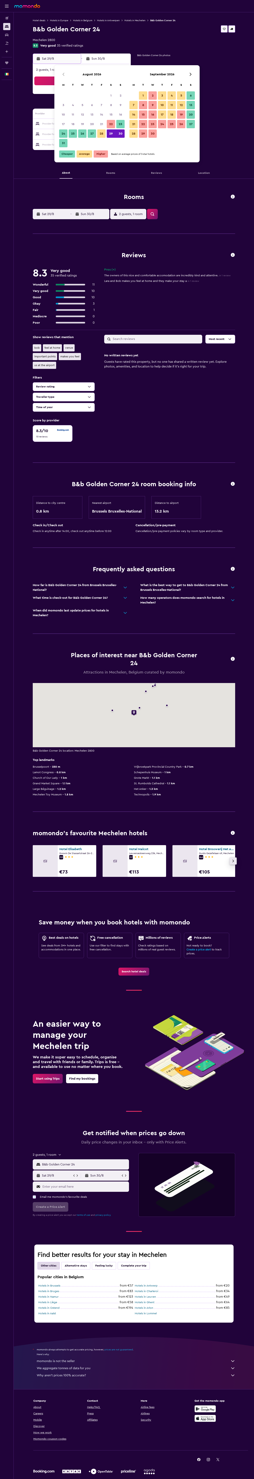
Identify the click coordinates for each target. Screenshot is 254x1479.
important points (45, 356)
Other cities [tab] (48, 1265)
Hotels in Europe (59, 20)
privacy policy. (103, 1215)
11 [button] (73, 114)
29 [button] (111, 133)
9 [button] (120, 105)
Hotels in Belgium (82, 20)
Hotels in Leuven (145, 1296)
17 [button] (63, 124)
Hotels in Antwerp (146, 1285)
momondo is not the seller (56, 1361)
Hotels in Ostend (49, 1308)
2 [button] (120, 95)
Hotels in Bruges (48, 1291)
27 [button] (92, 133)
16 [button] (120, 114)
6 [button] (92, 105)
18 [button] (72, 124)
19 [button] (82, 124)
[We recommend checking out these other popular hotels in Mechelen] (232, 833)
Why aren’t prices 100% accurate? (61, 1375)
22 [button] (111, 124)
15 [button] (111, 114)
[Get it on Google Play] (205, 1408)
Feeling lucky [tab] (104, 1265)
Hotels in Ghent (144, 1302)
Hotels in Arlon (144, 1308)
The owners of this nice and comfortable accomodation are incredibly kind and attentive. (167, 275)
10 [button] (63, 114)
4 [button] (73, 105)
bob (37, 347)
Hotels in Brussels (49, 1285)
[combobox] (84, 1164)
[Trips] (7, 63)
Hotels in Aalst (47, 1313)
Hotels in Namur (48, 1296)
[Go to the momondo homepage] (27, 6)
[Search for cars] (7, 35)
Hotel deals (39, 20)
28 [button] (101, 133)
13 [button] (91, 114)
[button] (6, 6)
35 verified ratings (70, 45)
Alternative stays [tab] (76, 1265)
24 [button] (63, 133)
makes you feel (69, 356)
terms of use (83, 1215)
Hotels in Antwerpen (108, 20)
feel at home (52, 347)
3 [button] (63, 105)
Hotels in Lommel (146, 1313)
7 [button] (101, 105)
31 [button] (63, 143)
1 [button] (111, 95)
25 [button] (73, 133)
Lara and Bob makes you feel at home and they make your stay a (151, 281)
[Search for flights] (7, 18)
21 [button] (101, 124)
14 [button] (101, 114)
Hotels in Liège (47, 1302)
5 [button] (82, 105)
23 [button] (120, 124)
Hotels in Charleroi (146, 1291)
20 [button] (92, 124)
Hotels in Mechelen (134, 20)
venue (69, 347)
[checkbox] (52, 433)
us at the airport (44, 365)
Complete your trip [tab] (133, 1265)
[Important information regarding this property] (232, 484)
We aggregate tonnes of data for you (63, 1368)
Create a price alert (199, 949)
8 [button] (111, 105)
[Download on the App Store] (205, 1418)
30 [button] (120, 133)
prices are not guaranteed (118, 1349)
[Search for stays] (7, 27)
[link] (133, 972)
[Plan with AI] (7, 51)
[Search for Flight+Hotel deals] (7, 43)
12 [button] (82, 114)
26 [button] (82, 133)
